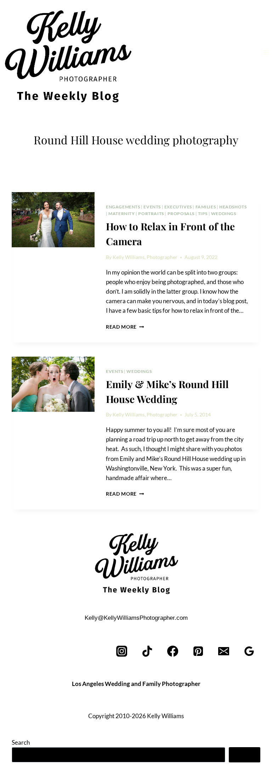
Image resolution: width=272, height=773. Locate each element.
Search (21, 742)
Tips (203, 213)
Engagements (123, 206)
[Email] (223, 651)
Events (152, 206)
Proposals (181, 213)
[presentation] (53, 219)
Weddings (223, 213)
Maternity (121, 213)
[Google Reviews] (249, 651)
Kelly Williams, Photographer (145, 257)
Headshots (232, 206)
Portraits (151, 213)
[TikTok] (147, 651)
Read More (125, 327)
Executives (178, 206)
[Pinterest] (198, 651)
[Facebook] (173, 651)
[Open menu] (265, 52)
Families (206, 206)
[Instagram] (122, 651)
